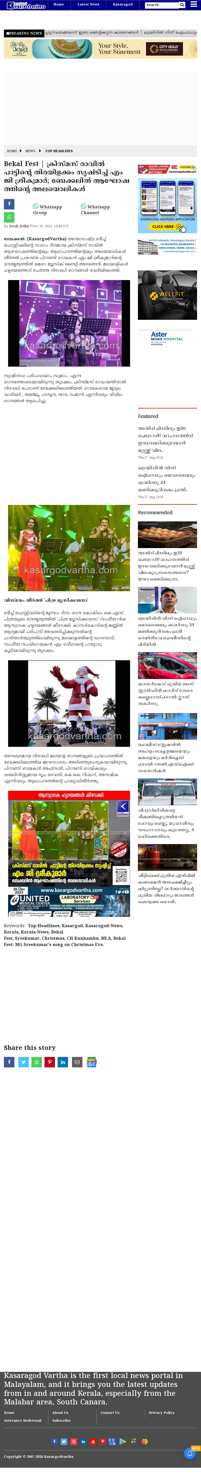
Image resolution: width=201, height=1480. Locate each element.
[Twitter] (64, 1441)
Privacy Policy (162, 1413)
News (30, 151)
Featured (148, 417)
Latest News (88, 5)
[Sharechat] (143, 1440)
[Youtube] (93, 1441)
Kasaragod (123, 5)
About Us (60, 1413)
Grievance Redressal (22, 1421)
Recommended (155, 513)
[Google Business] (110, 1440)
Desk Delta (19, 226)
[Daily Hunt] (132, 1440)
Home (58, 5)
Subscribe (61, 1421)
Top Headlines (59, 151)
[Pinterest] (102, 1441)
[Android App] (121, 1440)
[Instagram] (73, 1441)
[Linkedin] (83, 1441)
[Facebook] (54, 1441)
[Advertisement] (100, 108)
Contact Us (110, 1413)
